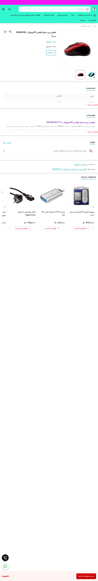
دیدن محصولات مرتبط (86, 576)
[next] (5, 207)
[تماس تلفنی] (5, 557)
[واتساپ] (5, 566)
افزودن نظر (7, 143)
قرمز (49, 53)
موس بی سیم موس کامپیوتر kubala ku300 (69, 169)
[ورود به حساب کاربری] (10, 9)
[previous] (93, 207)
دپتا (95, 26)
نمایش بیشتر (92, 105)
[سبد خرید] (3, 9)
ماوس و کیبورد (85, 26)
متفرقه (49, 42)
